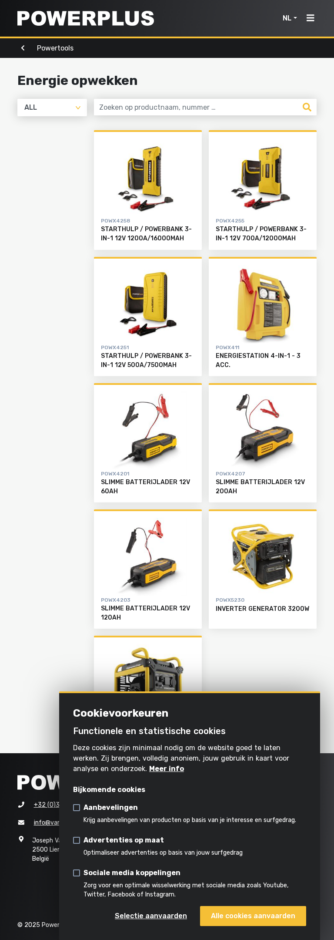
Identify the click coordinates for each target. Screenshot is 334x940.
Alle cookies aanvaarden (253, 916)
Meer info (166, 769)
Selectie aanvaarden (151, 916)
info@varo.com (55, 822)
